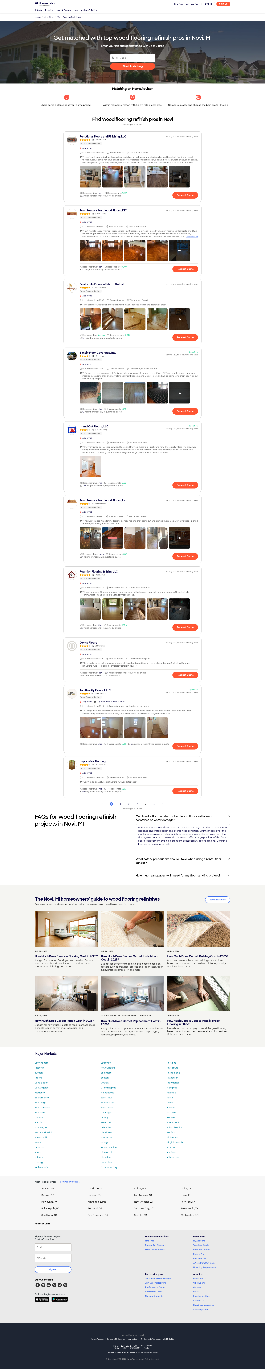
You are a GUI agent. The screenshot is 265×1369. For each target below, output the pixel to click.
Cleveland (106, 1157)
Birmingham (41, 1062)
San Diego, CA (49, 1215)
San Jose (40, 1112)
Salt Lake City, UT (143, 1208)
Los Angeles (41, 1087)
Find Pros (149, 1241)
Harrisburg (172, 1067)
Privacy (116, 1347)
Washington (41, 1127)
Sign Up (223, 3)
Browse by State (69, 1181)
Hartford (39, 1122)
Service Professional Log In (158, 1278)
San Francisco (43, 1107)
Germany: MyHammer (116, 1339)
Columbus (106, 1162)
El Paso (171, 1107)
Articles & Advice (89, 10)
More (76, 10)
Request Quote (185, 195)
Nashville (172, 1092)
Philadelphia (173, 1072)
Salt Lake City (174, 1127)
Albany (104, 1117)
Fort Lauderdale (44, 1132)
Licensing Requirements (204, 1267)
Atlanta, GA (47, 1188)
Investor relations (201, 1296)
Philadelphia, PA (50, 1208)
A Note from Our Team (203, 1263)
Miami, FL (186, 1195)
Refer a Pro (198, 1254)
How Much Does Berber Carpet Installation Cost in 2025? (129, 958)
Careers (197, 1287)
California (125, 1347)
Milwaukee (173, 1157)
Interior (39, 10)
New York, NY (188, 1201)
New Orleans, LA (143, 1201)
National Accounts (154, 1296)
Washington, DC (189, 1215)
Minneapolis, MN (97, 1201)
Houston (171, 1117)
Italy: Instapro (133, 1339)
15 (154, 804)
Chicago (39, 1162)
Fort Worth (173, 1112)
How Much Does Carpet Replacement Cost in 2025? (130, 1022)
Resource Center (201, 1249)
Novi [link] (51, 17)
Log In (208, 3)
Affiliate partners (201, 1309)
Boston (105, 1077)
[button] (90, 176)
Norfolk (171, 1132)
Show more (192, 236)
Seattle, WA (140, 1215)
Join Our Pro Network (155, 1283)
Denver (39, 1117)
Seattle (171, 1147)
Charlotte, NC (95, 1188)
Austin (170, 1097)
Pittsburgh (172, 1077)
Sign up (53, 1269)
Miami (38, 1142)
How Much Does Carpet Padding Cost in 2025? (197, 956)
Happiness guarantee (203, 1305)
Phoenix (39, 1067)
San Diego (40, 1102)
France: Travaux (97, 1339)
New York (106, 1122)
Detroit (105, 1082)
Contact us (198, 1300)
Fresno (39, 1077)
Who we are (199, 1283)
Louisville (106, 1062)
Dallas (170, 1102)
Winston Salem (109, 1147)
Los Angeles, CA (143, 1195)
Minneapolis (107, 1092)
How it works (199, 1278)
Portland (171, 1062)
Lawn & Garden (63, 10)
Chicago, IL (140, 1188)
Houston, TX (94, 1195)
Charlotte (106, 1132)
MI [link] (45, 17)
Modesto (40, 1092)
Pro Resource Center (155, 1287)
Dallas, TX (186, 1188)
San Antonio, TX (189, 1208)
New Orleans (108, 1067)
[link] (132, 140)
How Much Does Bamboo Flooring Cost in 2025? (66, 956)
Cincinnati (106, 1152)
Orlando (39, 1147)
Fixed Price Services (155, 1249)
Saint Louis (107, 1107)
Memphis (172, 1087)
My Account (199, 1241)
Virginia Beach (175, 1142)
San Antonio (173, 1122)
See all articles (218, 899)
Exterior (49, 10)
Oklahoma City (109, 1167)
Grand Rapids (108, 1087)
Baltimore (106, 1072)
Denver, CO (47, 1195)
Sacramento (42, 1097)
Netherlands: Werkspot (151, 1339)
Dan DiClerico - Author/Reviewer (119, 1016)
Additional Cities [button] (42, 1224)
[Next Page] (162, 804)
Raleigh (105, 1142)
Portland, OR (95, 1208)
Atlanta (39, 1157)
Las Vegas (106, 1112)
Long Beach (41, 1082)
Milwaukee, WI (49, 1201)
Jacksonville (41, 1137)
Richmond (172, 1137)
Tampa (38, 1152)
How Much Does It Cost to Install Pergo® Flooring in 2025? (194, 1022)
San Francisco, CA (98, 1215)
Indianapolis (41, 1167)
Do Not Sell (135, 1347)
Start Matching (132, 66)
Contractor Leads (153, 1291)
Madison (171, 1152)
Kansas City (107, 1102)
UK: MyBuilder (169, 1339)
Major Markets (45, 1054)
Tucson (39, 1072)
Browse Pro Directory (155, 1245)
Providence (173, 1082)
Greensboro (107, 1137)
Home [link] (38, 17)
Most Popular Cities (45, 1181)
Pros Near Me (199, 1258)
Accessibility (146, 1347)
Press (195, 1291)
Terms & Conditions (149, 1352)
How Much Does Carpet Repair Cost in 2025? (64, 1020)
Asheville (106, 1127)
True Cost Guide (201, 1245)
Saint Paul (106, 1097)
